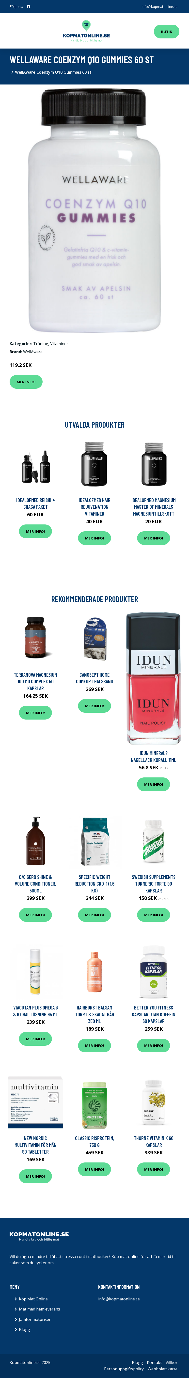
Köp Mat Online (33, 1299)
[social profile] (28, 6)
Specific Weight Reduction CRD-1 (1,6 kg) (94, 883)
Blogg (24, 1329)
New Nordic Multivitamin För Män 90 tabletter (36, 1145)
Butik (166, 31)
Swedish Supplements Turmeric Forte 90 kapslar (153, 883)
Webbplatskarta (162, 1369)
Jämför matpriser (35, 1319)
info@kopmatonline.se (159, 6)
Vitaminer (59, 343)
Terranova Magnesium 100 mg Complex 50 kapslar (35, 681)
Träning (40, 343)
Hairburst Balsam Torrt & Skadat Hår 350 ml (94, 1014)
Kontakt (154, 1362)
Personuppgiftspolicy (124, 1369)
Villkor (171, 1362)
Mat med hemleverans (39, 1309)
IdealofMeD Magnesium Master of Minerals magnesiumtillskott (153, 507)
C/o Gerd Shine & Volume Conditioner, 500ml (35, 883)
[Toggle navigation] (16, 31)
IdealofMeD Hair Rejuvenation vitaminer (94, 507)
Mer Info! (26, 381)
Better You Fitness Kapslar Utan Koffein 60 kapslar (153, 1014)
